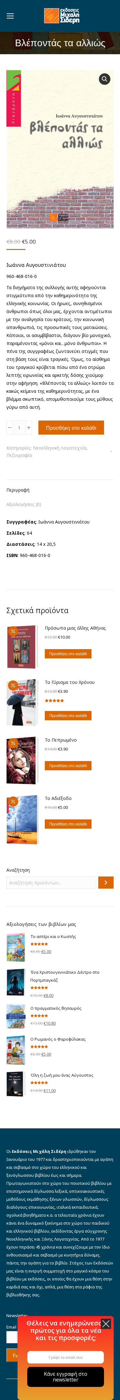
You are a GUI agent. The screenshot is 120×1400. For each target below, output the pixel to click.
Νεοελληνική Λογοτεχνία (59, 448)
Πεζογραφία (19, 455)
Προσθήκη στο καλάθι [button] (68, 653)
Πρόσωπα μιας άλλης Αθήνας (75, 628)
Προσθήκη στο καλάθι (71, 428)
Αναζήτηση (18, 870)
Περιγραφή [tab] (17, 490)
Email (13, 1327)
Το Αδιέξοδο (58, 798)
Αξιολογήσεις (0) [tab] (23, 504)
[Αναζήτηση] (106, 882)
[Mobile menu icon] (10, 16)
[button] (104, 79)
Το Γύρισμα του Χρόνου (70, 682)
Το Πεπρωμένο (61, 740)
